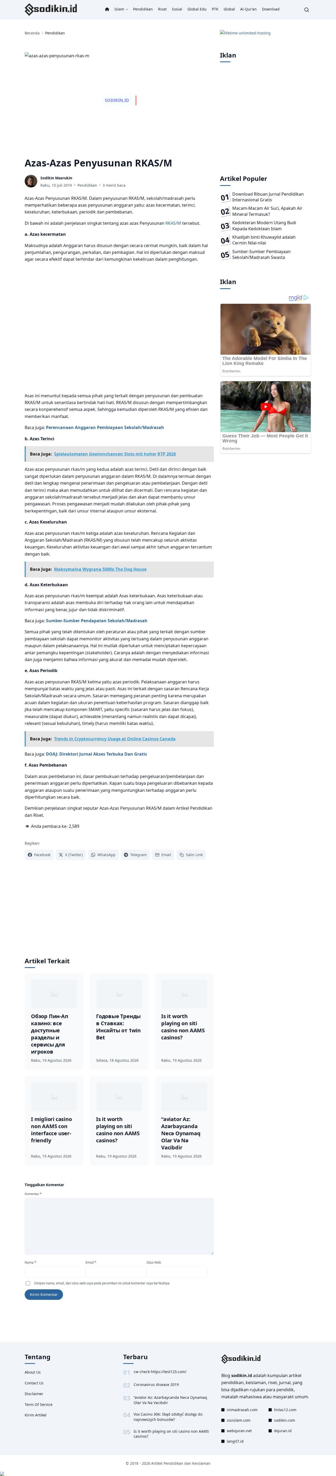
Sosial (177, 9)
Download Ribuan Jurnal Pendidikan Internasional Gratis (268, 197)
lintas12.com (285, 1409)
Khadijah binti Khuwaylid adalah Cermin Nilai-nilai (264, 240)
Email (91, 1262)
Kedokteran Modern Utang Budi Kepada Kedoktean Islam (264, 225)
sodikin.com (284, 1420)
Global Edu (197, 9)
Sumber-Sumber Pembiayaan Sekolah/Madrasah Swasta (261, 254)
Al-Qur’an (248, 9)
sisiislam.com (238, 1420)
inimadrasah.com (242, 1409)
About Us (33, 1372)
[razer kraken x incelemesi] (168, 1474)
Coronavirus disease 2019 (156, 1384)
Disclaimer (34, 1393)
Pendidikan (143, 9)
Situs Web (153, 1262)
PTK (215, 9)
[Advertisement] (119, 327)
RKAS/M (173, 223)
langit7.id (235, 1441)
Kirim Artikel (35, 1414)
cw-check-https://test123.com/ (160, 1371)
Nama (30, 1262)
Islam (119, 9)
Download (271, 9)
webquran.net (239, 1430)
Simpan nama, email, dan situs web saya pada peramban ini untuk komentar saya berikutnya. (102, 1283)
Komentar (33, 1194)
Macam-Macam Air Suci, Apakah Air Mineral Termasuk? (267, 211)
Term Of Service (38, 1404)
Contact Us (34, 1382)
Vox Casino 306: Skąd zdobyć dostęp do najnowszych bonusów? (168, 1417)
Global (229, 9)
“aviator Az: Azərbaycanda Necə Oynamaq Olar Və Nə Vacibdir (170, 1400)
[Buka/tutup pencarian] (306, 9)
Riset (162, 9)
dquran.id (283, 1430)
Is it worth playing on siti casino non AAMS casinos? (171, 1434)
